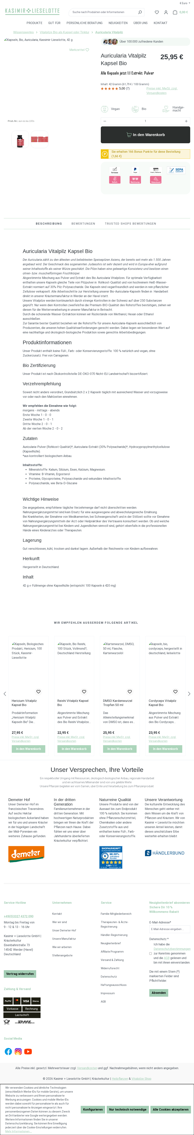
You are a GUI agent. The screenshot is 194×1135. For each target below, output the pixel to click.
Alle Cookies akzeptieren (171, 1109)
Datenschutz (109, 976)
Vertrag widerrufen (20, 974)
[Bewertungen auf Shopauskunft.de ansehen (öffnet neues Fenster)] (119, 857)
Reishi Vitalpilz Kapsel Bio (72, 703)
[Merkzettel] (38, 692)
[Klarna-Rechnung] (135, 180)
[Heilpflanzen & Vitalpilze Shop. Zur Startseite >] (32, 11)
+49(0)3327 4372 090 (18, 916)
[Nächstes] (189, 694)
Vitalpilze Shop (141, 1079)
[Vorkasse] (115, 170)
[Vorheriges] (5, 694)
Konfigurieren (93, 1109)
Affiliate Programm (112, 951)
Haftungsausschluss (114, 984)
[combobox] (102, 12)
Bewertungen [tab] (83, 223)
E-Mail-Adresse (160, 922)
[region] (48, 82)
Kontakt (57, 913)
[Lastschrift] (176, 170)
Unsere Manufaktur (64, 938)
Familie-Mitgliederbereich (116, 913)
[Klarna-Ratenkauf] (155, 180)
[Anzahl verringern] (105, 121)
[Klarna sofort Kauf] (115, 180)
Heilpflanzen (120, 1079)
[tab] (49, 224)
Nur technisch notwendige (127, 1109)
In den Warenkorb (149, 135)
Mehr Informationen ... (18, 1131)
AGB (103, 1001)
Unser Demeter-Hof (64, 930)
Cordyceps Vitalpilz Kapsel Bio (162, 703)
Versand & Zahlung (112, 959)
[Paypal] (135, 170)
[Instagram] (18, 1051)
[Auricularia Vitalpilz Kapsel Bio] (48, 82)
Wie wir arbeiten (62, 947)
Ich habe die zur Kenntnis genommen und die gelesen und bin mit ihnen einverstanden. (172, 953)
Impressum (108, 993)
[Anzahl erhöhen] (186, 121)
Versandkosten (87, 1068)
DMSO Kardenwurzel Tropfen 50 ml (117, 703)
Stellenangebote (62, 955)
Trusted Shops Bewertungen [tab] (130, 223)
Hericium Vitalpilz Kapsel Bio (24, 703)
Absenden (159, 993)
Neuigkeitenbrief (111, 943)
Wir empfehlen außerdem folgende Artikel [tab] (96, 622)
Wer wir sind (59, 922)
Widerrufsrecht (110, 968)
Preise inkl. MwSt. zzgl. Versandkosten (162, 91)
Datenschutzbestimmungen (172, 949)
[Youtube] (28, 1051)
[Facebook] (9, 1051)
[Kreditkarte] (155, 170)
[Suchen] (139, 12)
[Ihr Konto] (166, 12)
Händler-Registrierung (114, 934)
